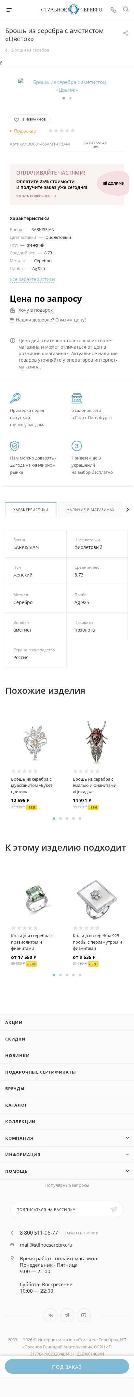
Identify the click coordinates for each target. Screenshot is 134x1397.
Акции (14, 1022)
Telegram (67, 1315)
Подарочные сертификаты (40, 1072)
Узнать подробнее (33, 196)
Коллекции (20, 1121)
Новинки (17, 1055)
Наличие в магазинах (90, 509)
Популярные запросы (67, 1185)
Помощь (16, 1171)
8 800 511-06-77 (39, 1232)
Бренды (15, 1088)
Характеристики (30, 509)
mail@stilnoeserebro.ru (46, 1244)
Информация (23, 1155)
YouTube (84, 1315)
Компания (19, 1138)
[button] (63, 98)
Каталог (16, 1105)
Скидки (15, 1039)
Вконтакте (51, 1315)
